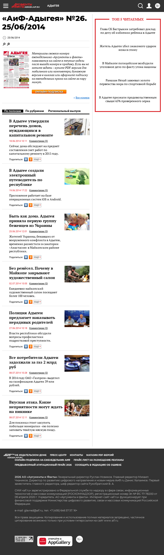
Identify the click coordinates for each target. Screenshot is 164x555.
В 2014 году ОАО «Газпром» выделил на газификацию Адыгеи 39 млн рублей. (34, 381)
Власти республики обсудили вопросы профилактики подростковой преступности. (30, 336)
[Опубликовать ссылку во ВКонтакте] (26, 159)
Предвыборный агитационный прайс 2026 (43, 465)
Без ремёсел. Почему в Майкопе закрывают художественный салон (32, 273)
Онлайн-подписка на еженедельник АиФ (42, 460)
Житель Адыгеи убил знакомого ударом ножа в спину (128, 47)
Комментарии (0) (38, 141)
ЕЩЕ (37, 159)
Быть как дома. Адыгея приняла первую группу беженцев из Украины (32, 220)
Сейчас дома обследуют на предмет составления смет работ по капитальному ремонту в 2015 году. (34, 149)
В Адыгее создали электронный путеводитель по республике (26, 177)
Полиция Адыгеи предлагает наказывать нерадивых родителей (32, 317)
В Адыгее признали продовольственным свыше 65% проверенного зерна (128, 99)
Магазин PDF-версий (100, 455)
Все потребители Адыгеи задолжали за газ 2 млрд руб (33, 362)
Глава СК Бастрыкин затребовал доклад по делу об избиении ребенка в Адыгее (127, 30)
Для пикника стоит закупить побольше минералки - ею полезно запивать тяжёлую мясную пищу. (34, 426)
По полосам (12, 111)
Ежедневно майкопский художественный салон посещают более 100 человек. (33, 292)
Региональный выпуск (64, 111)
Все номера (82, 97)
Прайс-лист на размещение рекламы (99, 460)
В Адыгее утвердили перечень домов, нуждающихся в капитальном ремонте (31, 128)
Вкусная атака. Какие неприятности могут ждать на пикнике (36, 406)
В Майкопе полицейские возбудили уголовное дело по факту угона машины (128, 65)
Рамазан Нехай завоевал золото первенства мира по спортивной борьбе (128, 82)
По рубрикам (34, 111)
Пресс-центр (58, 455)
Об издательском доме (31, 455)
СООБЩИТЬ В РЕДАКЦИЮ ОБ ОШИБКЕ (98, 465)
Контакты (76, 455)
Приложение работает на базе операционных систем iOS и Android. (35, 197)
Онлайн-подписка (49, 91)
